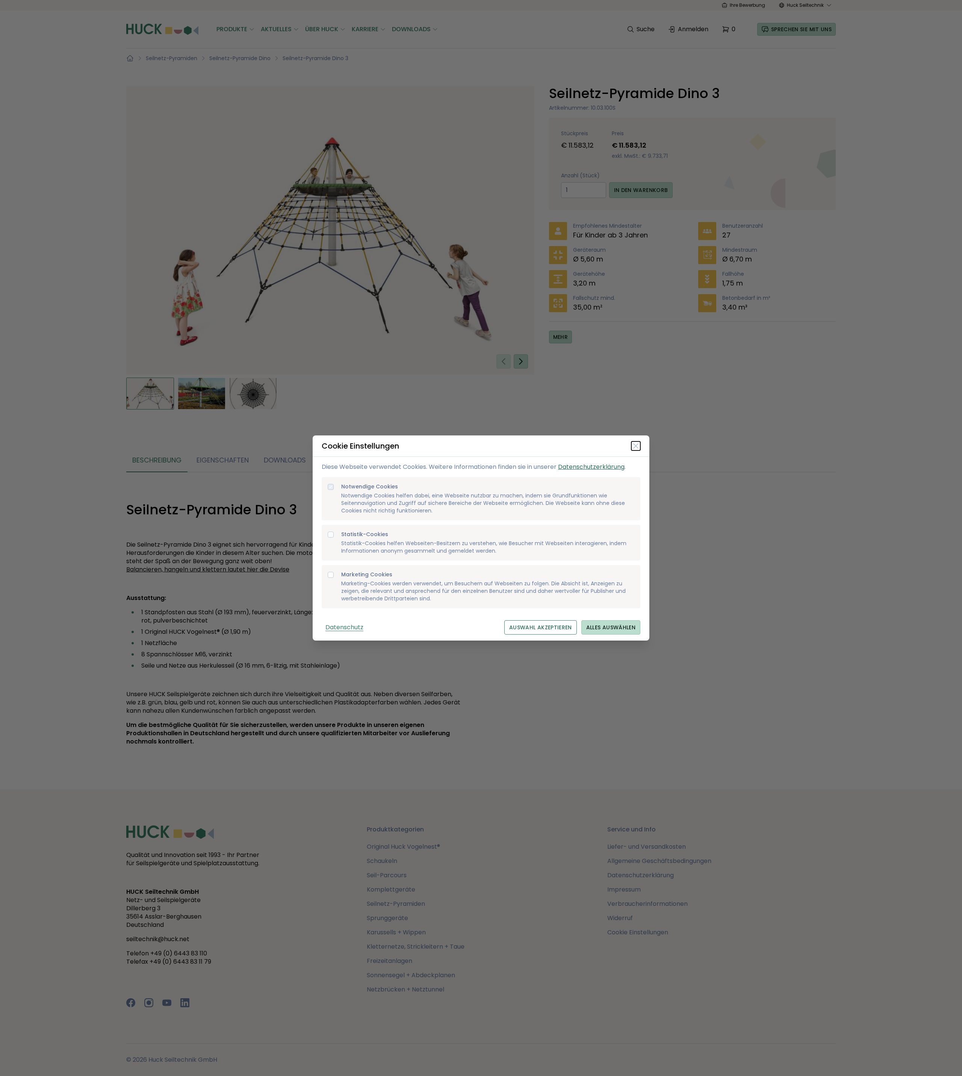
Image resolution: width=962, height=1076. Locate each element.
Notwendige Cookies (369, 486)
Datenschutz (344, 627)
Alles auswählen (610, 627)
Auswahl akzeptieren (540, 627)
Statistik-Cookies (364, 534)
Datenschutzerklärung (591, 466)
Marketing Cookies (366, 574)
